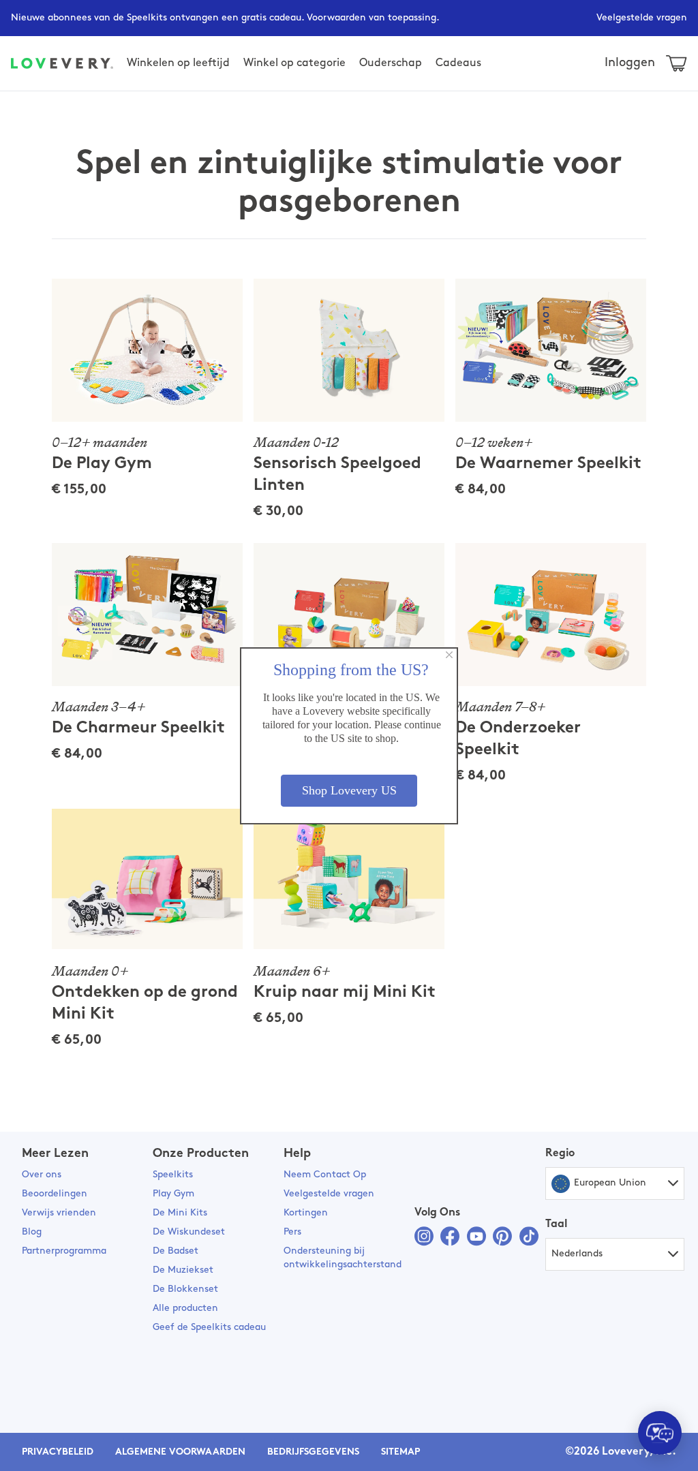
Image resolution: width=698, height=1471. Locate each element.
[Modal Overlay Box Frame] (349, 735)
